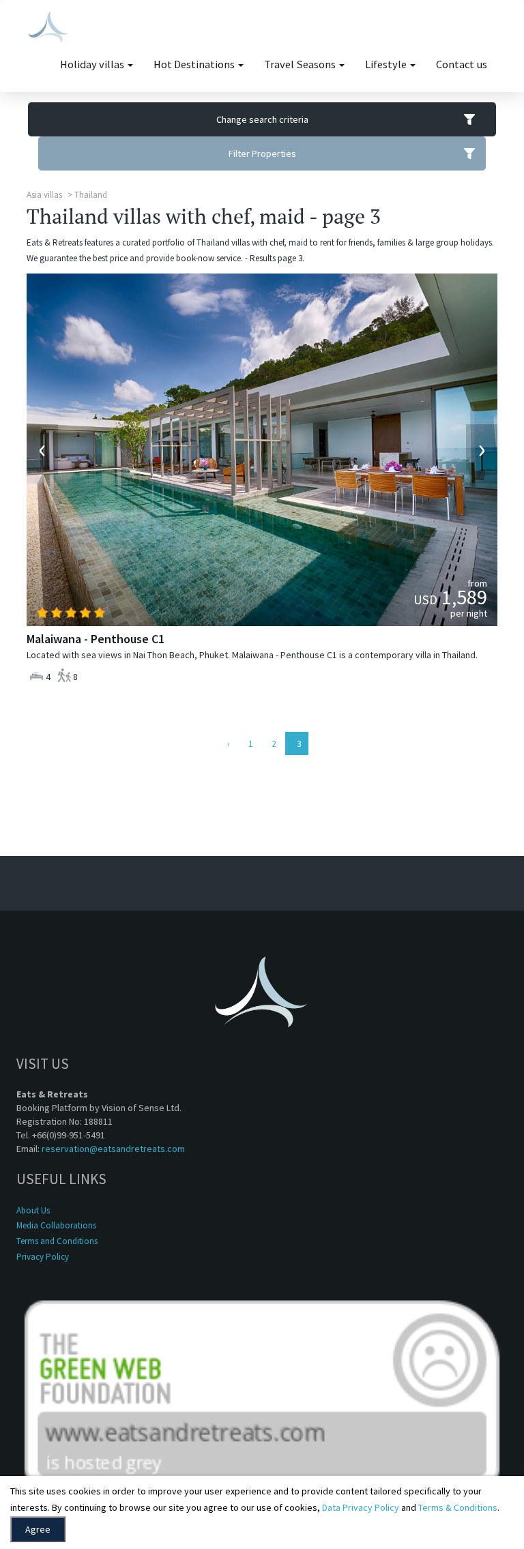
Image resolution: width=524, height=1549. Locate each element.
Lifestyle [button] (387, 64)
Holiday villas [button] (93, 64)
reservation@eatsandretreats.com (113, 1148)
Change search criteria (262, 119)
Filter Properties (262, 153)
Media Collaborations (56, 1225)
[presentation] (42, 449)
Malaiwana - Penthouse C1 (95, 639)
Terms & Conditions (457, 1507)
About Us (33, 1210)
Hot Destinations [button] (195, 64)
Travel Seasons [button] (301, 64)
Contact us (461, 64)
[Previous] (227, 743)
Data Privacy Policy (360, 1507)
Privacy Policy (42, 1257)
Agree (37, 1529)
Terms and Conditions (57, 1241)
